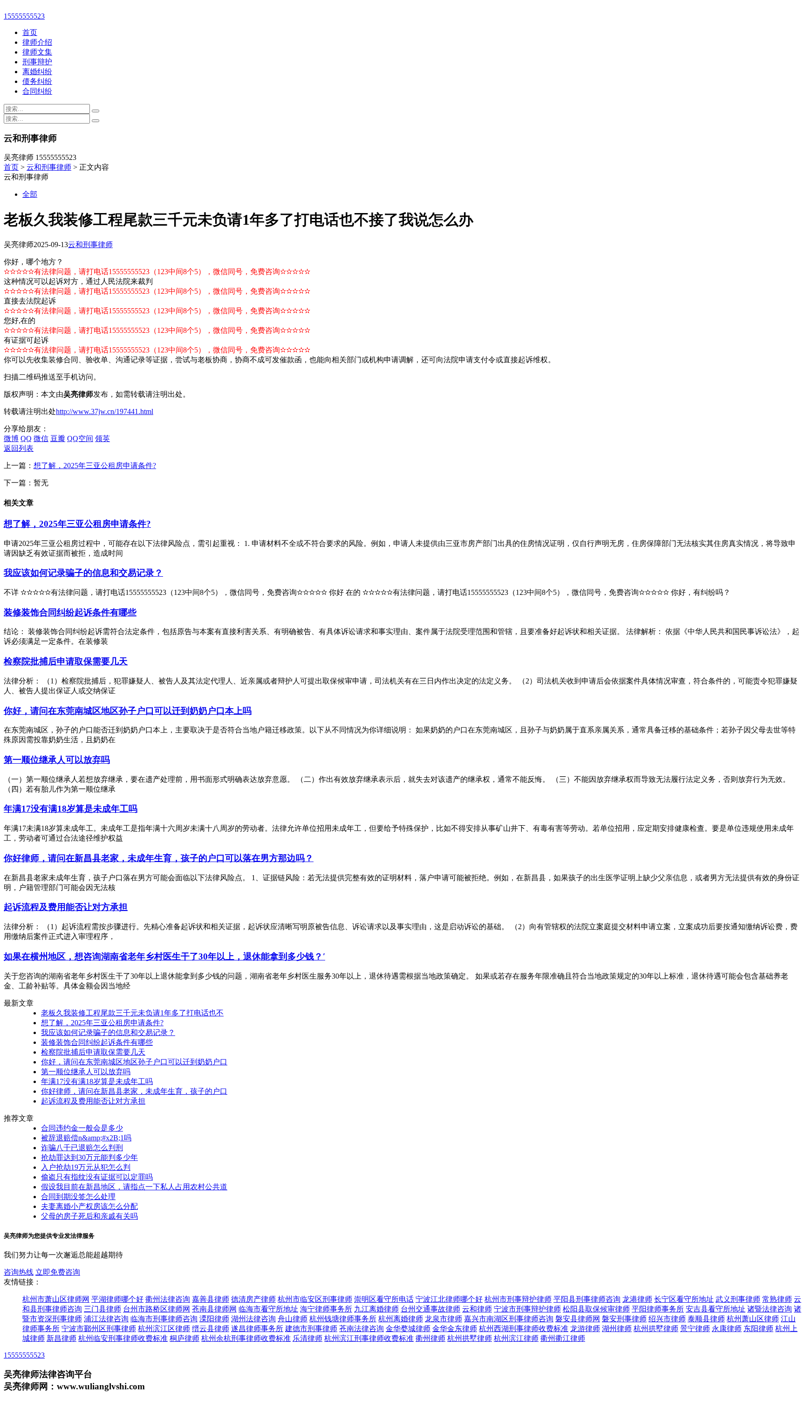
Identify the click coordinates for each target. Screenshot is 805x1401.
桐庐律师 (184, 1338)
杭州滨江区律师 (164, 1328)
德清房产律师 (253, 1299)
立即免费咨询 (57, 1272)
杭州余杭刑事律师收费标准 (246, 1338)
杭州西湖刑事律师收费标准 (523, 1328)
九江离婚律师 (376, 1309)
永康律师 (727, 1328)
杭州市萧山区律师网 (55, 1299)
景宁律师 (695, 1328)
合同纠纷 (37, 91)
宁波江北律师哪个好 (449, 1299)
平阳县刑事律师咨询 (587, 1299)
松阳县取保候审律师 (596, 1309)
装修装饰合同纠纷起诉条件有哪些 (70, 612)
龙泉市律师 (443, 1319)
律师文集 (37, 52)
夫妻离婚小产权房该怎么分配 (89, 1206)
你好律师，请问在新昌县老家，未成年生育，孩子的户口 (134, 1091)
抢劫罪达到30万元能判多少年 (89, 1157)
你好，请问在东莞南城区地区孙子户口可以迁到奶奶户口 (134, 1062)
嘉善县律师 (210, 1299)
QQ (26, 438)
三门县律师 (102, 1309)
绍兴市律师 (667, 1319)
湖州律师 (617, 1328)
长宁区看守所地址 (684, 1299)
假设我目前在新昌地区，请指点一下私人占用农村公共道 (134, 1187)
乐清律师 (307, 1338)
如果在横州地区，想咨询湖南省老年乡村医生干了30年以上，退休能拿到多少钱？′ (164, 956)
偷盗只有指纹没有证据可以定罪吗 (97, 1177)
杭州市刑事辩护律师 (518, 1299)
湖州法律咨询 (253, 1319)
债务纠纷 (37, 81)
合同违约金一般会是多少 (82, 1128)
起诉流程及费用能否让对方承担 (66, 907)
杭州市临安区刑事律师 (315, 1299)
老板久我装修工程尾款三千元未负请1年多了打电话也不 (132, 1013)
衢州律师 (430, 1338)
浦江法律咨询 (106, 1319)
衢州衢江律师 (562, 1338)
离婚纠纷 (37, 72)
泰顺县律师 (706, 1319)
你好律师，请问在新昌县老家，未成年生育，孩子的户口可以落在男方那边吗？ (159, 858)
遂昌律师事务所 (257, 1328)
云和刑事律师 (49, 167)
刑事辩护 (37, 62)
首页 (29, 32)
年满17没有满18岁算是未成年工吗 (70, 809)
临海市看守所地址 (268, 1309)
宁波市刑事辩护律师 (527, 1309)
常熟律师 (777, 1299)
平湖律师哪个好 (117, 1299)
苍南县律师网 (214, 1309)
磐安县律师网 (577, 1319)
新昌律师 (61, 1338)
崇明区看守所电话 (384, 1299)
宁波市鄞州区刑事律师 (98, 1328)
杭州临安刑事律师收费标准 (123, 1338)
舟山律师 (292, 1319)
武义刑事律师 (738, 1299)
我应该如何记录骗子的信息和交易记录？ (83, 573)
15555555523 (24, 16)
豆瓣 (57, 438)
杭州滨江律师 (516, 1338)
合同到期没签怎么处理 (78, 1197)
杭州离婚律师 (400, 1319)
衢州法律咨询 (167, 1299)
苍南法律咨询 (361, 1328)
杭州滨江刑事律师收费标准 (369, 1338)
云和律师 (477, 1309)
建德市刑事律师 (311, 1328)
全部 (29, 194)
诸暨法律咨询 (769, 1309)
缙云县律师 (210, 1328)
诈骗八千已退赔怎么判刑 (82, 1148)
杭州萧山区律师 (753, 1319)
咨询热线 (19, 1272)
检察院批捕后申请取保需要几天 (66, 661)
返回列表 (19, 448)
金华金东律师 (454, 1328)
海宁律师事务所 (326, 1309)
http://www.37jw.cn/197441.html (104, 411)
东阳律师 (758, 1328)
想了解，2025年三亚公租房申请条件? (95, 465)
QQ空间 (80, 438)
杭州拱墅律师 (656, 1328)
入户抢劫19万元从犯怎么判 (85, 1167)
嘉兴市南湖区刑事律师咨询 (508, 1319)
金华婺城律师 (408, 1328)
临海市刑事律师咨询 (164, 1319)
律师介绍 (37, 42)
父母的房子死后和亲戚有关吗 (89, 1216)
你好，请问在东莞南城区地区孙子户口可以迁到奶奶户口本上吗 (128, 711)
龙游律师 (585, 1328)
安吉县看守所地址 (715, 1309)
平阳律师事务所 (658, 1309)
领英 (102, 438)
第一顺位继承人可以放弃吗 (57, 760)
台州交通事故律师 (430, 1309)
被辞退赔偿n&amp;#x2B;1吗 (86, 1138)
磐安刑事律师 (624, 1319)
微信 (41, 438)
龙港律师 (637, 1299)
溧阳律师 (214, 1319)
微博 (11, 438)
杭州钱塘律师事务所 (342, 1319)
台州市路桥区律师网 (156, 1309)
